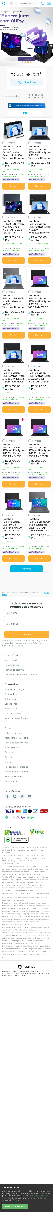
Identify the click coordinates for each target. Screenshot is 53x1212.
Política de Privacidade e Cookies (21, 674)
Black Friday (11, 708)
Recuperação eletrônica (16, 767)
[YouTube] (29, 796)
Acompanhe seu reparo (16, 738)
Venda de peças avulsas (16, 771)
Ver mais (26, 569)
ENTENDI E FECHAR (15, 1206)
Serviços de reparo (14, 776)
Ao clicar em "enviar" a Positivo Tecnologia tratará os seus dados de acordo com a (25, 643)
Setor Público (11, 699)
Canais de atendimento (16, 742)
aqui (44, 1198)
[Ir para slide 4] (31, 62)
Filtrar (25, 112)
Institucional (11, 660)
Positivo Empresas (14, 694)
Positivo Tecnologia (14, 689)
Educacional (11, 704)
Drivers (8, 757)
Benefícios (30, 82)
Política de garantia (14, 670)
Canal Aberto (11, 781)
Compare (10, 143)
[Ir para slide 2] (25, 62)
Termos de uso (12, 665)
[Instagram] (14, 796)
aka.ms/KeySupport (30, 885)
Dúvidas (9, 752)
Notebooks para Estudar (17, 718)
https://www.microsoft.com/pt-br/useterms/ (20, 903)
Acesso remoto (12, 747)
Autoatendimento (14, 733)
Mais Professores (13, 713)
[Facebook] (7, 796)
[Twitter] (22, 796)
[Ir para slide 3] (28, 62)
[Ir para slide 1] (22, 62)
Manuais (9, 762)
